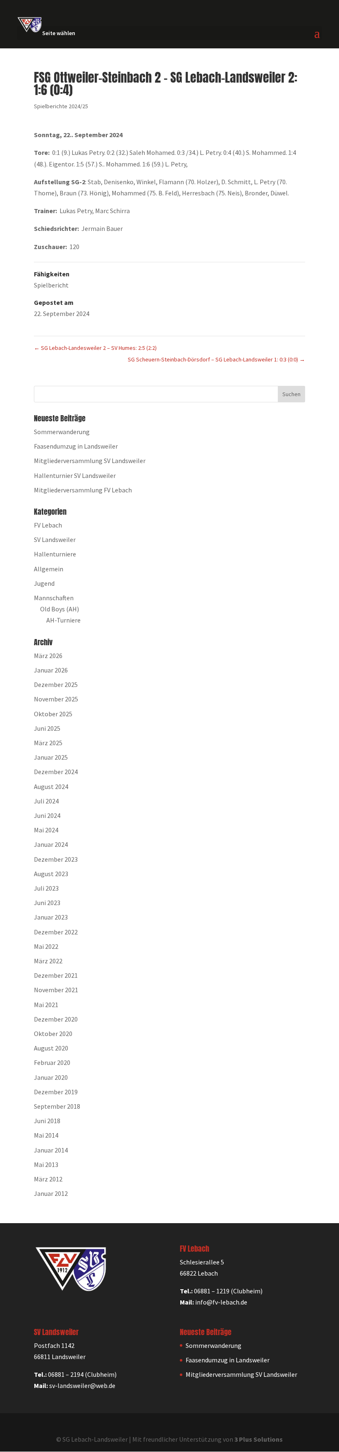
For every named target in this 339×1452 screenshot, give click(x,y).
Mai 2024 (46, 830)
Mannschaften (54, 598)
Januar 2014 (51, 1150)
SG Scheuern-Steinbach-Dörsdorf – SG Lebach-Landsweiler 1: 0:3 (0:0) (216, 359)
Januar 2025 (51, 757)
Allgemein (48, 569)
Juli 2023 (46, 888)
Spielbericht (51, 285)
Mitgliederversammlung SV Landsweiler (90, 460)
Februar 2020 (52, 1062)
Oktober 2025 (53, 714)
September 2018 (57, 1106)
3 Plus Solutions (258, 1439)
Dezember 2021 (56, 975)
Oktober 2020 (53, 1033)
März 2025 (48, 743)
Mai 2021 (46, 1004)
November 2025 (56, 699)
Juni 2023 (47, 902)
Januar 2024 (51, 844)
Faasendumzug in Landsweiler (76, 446)
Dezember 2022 (56, 932)
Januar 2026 (51, 670)
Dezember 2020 (56, 1019)
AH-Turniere (63, 620)
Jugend (44, 583)
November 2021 (56, 990)
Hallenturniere (55, 554)
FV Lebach (48, 525)
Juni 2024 (47, 815)
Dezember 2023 (56, 859)
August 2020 (51, 1048)
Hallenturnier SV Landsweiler (75, 475)
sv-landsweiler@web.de (82, 1385)
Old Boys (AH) (59, 609)
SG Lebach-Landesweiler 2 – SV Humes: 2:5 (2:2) (95, 348)
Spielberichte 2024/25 (61, 106)
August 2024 (51, 786)
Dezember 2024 (56, 772)
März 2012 (48, 1179)
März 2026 (48, 655)
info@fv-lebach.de (221, 1302)
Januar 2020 (51, 1077)
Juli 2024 (46, 801)
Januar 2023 (51, 917)
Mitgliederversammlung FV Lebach (83, 490)
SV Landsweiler (55, 539)
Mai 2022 (46, 946)
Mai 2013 (46, 1164)
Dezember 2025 (56, 684)
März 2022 (48, 961)
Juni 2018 (47, 1121)
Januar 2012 (51, 1193)
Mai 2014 (46, 1135)
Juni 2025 (47, 728)
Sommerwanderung (62, 432)
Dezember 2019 (56, 1092)
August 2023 (51, 874)
